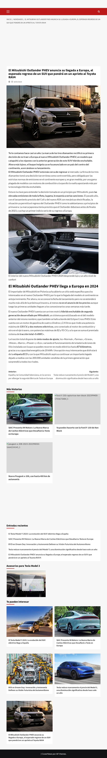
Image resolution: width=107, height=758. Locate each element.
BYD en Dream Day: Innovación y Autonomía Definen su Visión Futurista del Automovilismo (49, 544)
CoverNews (47, 754)
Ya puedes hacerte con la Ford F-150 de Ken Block (78, 429)
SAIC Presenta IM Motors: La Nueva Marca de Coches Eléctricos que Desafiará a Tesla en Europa (29, 431)
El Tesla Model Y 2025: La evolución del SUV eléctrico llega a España (38, 534)
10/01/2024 (18, 82)
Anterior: (30, 375)
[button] (9, 11)
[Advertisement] (53, 45)
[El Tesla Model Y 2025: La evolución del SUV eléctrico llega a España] (30, 621)
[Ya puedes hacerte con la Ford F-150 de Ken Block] (78, 409)
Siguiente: (76, 375)
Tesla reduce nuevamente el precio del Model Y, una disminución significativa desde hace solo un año (52, 549)
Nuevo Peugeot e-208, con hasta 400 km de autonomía (29, 478)
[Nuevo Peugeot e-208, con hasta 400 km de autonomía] (30, 457)
